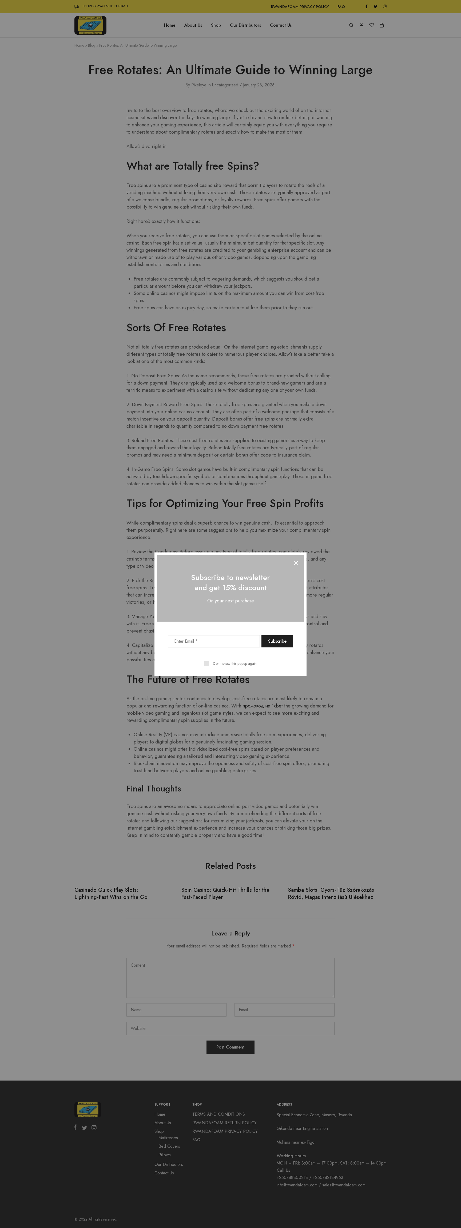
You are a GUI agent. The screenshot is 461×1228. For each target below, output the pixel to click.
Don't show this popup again (235, 663)
